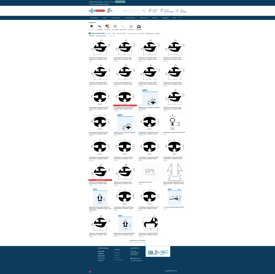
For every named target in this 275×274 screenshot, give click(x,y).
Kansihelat (141, 33)
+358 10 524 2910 (137, 260)
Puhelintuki (100, 260)
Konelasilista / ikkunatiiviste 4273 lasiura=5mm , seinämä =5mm (148, 208)
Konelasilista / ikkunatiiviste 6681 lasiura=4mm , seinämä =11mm (173, 158)
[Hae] (144, 10)
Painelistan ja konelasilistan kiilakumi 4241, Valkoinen (124, 133)
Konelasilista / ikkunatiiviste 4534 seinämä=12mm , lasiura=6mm (123, 108)
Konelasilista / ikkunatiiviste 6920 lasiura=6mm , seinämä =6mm (148, 158)
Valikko (114, 33)
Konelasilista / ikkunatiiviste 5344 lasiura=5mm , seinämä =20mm (148, 133)
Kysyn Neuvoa (101, 258)
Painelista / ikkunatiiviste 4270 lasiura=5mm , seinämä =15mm (172, 58)
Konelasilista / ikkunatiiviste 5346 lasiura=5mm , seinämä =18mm (99, 158)
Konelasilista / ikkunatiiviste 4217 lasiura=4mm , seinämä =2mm (123, 158)
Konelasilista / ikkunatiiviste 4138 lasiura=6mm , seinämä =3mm (98, 108)
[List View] (114, 36)
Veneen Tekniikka (121, 33)
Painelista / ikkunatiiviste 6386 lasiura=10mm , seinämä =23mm (173, 83)
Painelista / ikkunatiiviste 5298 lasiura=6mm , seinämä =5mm (98, 183)
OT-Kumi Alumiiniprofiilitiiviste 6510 (173, 207)
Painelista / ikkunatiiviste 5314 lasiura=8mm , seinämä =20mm (123, 83)
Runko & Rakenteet (132, 33)
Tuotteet (108, 33)
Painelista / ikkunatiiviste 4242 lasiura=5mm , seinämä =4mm (98, 58)
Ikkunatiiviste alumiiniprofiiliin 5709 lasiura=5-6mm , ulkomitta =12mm (173, 183)
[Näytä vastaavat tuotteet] (111, 50)
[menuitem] (94, 18)
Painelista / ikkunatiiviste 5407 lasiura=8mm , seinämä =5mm (98, 234)
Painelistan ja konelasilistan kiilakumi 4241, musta (149, 108)
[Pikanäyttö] (111, 41)
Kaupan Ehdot (101, 256)
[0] (149, 10)
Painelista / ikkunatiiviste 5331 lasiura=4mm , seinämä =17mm (123, 183)
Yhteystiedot (101, 251)
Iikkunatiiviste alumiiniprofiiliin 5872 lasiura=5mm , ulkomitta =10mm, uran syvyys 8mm (100, 209)
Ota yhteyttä (120, 2)
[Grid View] (111, 36)
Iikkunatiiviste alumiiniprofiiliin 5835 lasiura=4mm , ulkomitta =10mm (124, 234)
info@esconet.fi (136, 258)
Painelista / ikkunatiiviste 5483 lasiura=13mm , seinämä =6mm (148, 83)
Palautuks (100, 253)
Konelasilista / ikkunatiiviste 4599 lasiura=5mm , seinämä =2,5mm (123, 208)
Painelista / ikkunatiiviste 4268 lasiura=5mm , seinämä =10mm (148, 58)
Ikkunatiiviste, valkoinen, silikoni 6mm (174, 132)
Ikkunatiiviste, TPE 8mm (145, 182)
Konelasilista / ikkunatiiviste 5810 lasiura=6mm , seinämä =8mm (98, 133)
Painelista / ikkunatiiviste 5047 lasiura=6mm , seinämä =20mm (98, 83)
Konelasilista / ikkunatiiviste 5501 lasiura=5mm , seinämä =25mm (148, 234)
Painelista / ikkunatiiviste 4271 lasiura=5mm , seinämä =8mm (123, 58)
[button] (101, 36)
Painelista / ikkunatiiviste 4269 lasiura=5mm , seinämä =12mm (172, 108)
